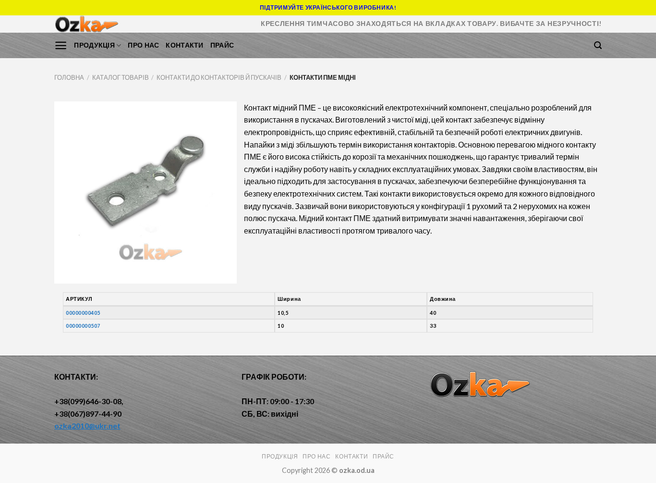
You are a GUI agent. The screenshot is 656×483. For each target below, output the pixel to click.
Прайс (222, 45)
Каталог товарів (120, 77)
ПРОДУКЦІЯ (94, 45)
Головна (69, 77)
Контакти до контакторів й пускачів (219, 77)
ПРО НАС (143, 45)
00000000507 (83, 325)
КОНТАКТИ (184, 45)
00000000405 (83, 313)
